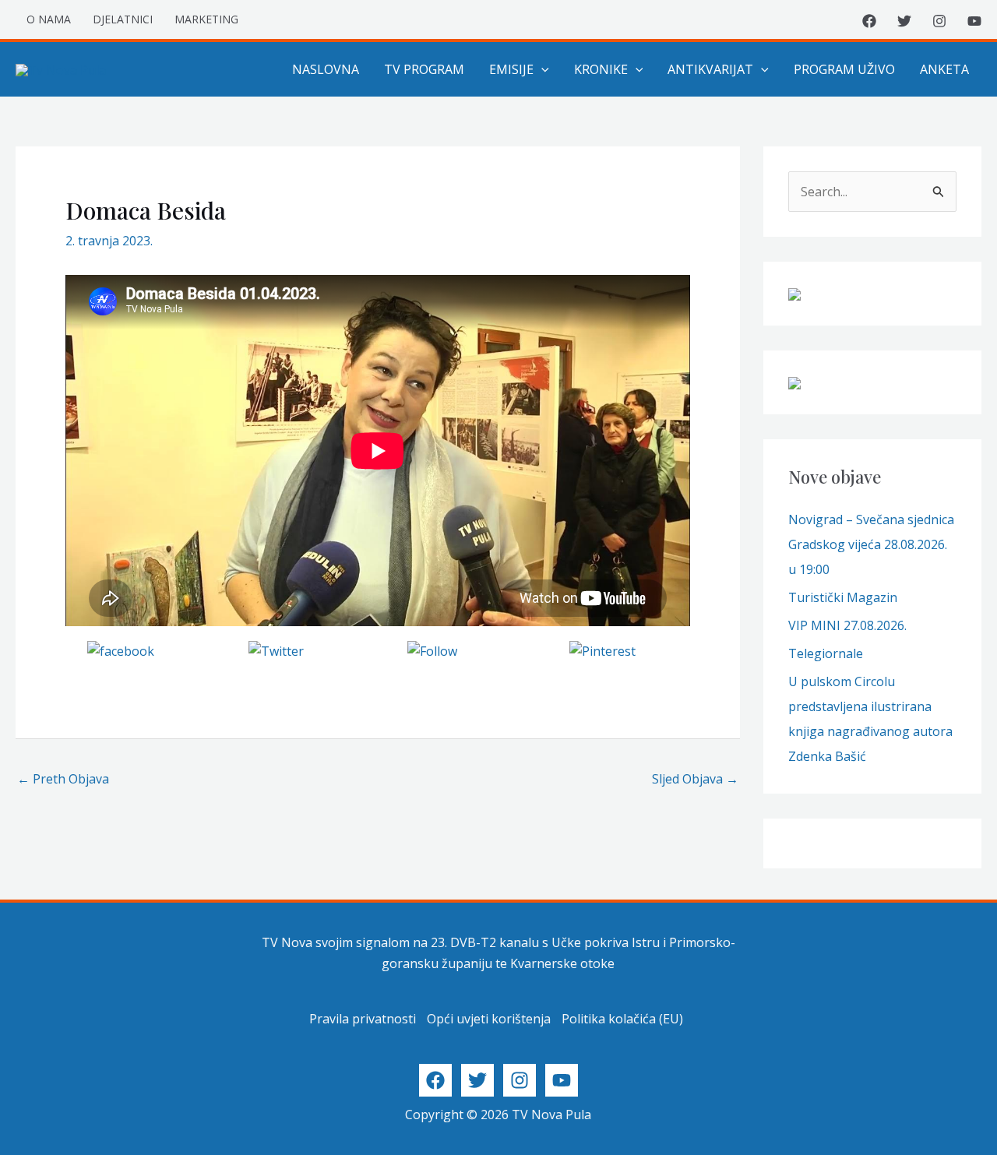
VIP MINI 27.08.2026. (847, 625)
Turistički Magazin (842, 597)
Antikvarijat (710, 69)
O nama (48, 19)
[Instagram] (939, 21)
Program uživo (844, 69)
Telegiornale (825, 653)
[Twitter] (904, 21)
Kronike (601, 69)
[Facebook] (869, 21)
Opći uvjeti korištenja (489, 1018)
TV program (424, 69)
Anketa (944, 69)
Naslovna (325, 69)
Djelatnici (123, 19)
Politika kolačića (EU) (622, 1018)
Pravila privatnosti (362, 1018)
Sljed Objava (695, 778)
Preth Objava (63, 778)
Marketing (206, 19)
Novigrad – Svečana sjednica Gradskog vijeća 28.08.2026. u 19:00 (871, 544)
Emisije (511, 69)
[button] (541, 69)
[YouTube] (974, 21)
